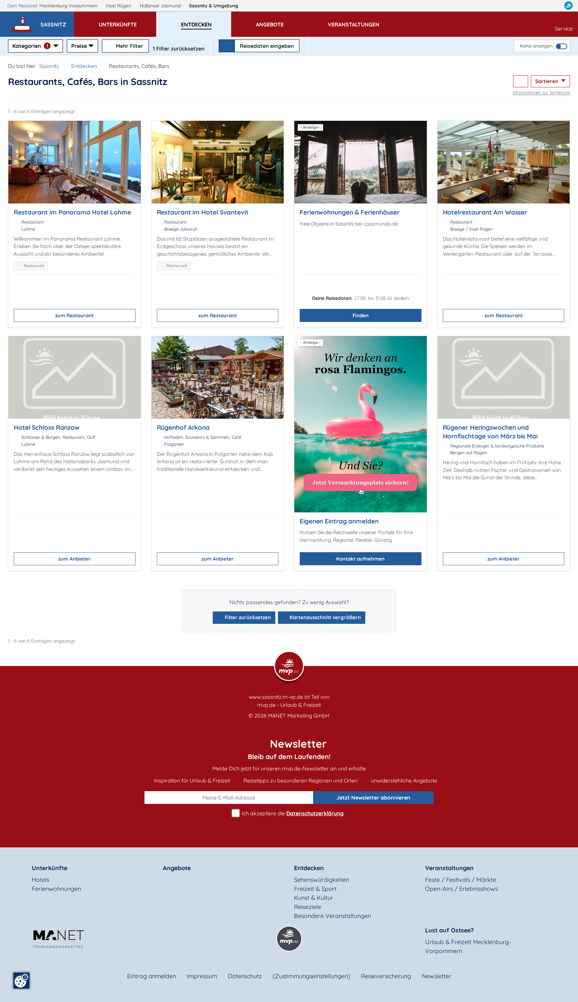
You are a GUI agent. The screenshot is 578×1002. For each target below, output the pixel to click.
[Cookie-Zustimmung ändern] (21, 981)
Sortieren (547, 81)
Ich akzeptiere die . (292, 813)
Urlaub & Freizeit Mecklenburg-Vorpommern (468, 946)
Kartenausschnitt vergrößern (324, 617)
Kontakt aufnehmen (360, 559)
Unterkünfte (49, 868)
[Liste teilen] (520, 81)
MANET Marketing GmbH (298, 715)
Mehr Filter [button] (128, 46)
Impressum (202, 976)
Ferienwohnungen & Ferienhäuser (350, 212)
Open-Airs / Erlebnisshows (461, 889)
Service (564, 28)
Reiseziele (307, 907)
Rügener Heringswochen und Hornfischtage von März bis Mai (490, 431)
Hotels (40, 880)
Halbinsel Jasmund (161, 6)
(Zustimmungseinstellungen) (311, 976)
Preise (79, 46)
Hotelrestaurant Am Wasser (485, 212)
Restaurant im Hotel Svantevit (203, 212)
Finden (361, 315)
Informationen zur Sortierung (541, 92)
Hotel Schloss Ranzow (47, 427)
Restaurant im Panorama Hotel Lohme (72, 212)
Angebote (177, 868)
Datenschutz (245, 976)
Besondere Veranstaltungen (332, 916)
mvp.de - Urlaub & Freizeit (289, 704)
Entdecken (84, 66)
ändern (401, 298)
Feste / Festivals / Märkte (460, 880)
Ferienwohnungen (56, 889)
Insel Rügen (119, 6)
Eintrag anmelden (151, 976)
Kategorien (30, 46)
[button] (57, 21)
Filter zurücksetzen (247, 617)
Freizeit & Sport (315, 889)
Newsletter (436, 976)
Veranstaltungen (449, 868)
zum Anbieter (74, 559)
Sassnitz (213, 6)
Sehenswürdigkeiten (321, 880)
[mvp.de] (568, 5)
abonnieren (373, 797)
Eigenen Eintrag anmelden (339, 521)
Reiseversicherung (386, 976)
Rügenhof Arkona (183, 427)
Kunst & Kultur (313, 898)
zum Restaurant (74, 315)
